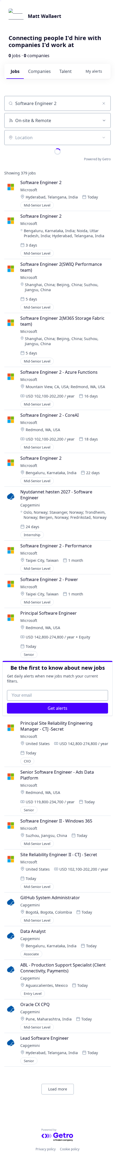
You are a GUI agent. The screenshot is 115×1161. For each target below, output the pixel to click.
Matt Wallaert (44, 16)
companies (39, 71)
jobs (15, 71)
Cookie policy (69, 1149)
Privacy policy (46, 1149)
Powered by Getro (97, 159)
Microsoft (28, 189)
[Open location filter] (104, 137)
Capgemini (30, 505)
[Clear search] (104, 103)
